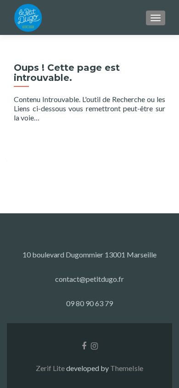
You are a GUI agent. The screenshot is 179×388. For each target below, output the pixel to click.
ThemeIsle (126, 368)
